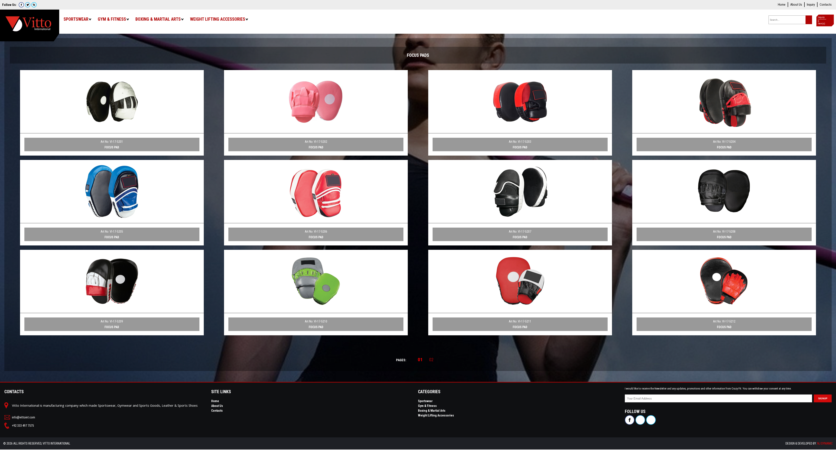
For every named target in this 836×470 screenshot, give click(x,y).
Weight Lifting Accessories (217, 19)
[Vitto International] (29, 22)
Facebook (21, 4)
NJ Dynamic (825, 443)
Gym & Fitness (112, 19)
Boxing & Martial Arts (158, 19)
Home (781, 5)
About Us (796, 5)
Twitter (27, 4)
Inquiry (811, 5)
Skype (34, 4)
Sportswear (76, 19)
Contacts (826, 5)
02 (431, 359)
